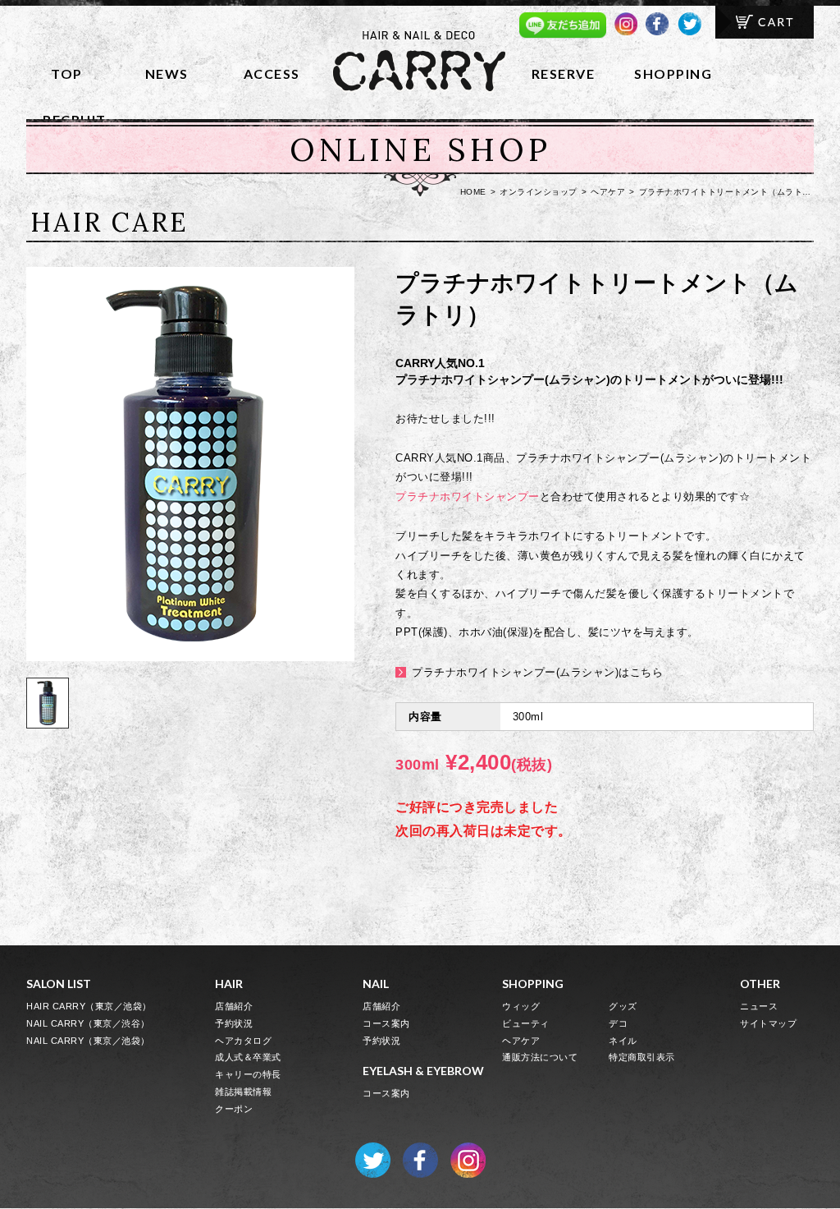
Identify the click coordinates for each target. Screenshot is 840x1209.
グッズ (623, 1006)
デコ (618, 1023)
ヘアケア (608, 191)
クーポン (234, 1109)
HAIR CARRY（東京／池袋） (89, 1006)
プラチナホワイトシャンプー (467, 496)
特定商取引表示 (642, 1057)
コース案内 (386, 1023)
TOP (67, 73)
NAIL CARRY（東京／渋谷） (88, 1023)
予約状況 (234, 1023)
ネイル (623, 1041)
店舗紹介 (234, 1006)
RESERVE (564, 73)
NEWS (167, 73)
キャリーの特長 (248, 1074)
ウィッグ (521, 1006)
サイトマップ (768, 1023)
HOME (473, 191)
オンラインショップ (539, 191)
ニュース (759, 1006)
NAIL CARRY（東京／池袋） (88, 1041)
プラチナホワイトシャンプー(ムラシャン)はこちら (537, 672)
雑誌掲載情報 (243, 1091)
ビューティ (526, 1023)
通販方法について (540, 1057)
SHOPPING (673, 73)
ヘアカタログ (243, 1041)
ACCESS (272, 73)
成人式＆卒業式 (248, 1057)
